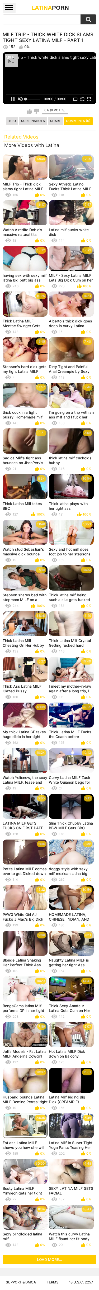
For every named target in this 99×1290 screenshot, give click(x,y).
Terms (52, 1282)
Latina (50, 7)
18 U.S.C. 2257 (81, 1282)
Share (55, 121)
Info (12, 121)
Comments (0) (78, 121)
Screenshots (33, 121)
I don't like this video (36, 111)
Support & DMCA (21, 1282)
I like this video (29, 111)
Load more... (49, 1259)
